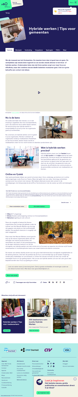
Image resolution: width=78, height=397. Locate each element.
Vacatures (5, 380)
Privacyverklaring (7, 385)
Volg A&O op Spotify (53, 366)
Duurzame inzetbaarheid (21, 369)
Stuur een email (12, 275)
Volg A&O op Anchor (48, 366)
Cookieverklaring (6, 382)
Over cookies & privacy (6, 395)
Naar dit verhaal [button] (60, 330)
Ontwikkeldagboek (37, 368)
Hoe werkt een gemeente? (36, 372)
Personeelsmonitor (37, 364)
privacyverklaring (36, 195)
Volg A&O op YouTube (53, 363)
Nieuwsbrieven (6, 378)
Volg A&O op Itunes (51, 366)
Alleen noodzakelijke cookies (17, 206)
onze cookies (15, 112)
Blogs (3, 375)
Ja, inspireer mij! (43, 393)
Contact (4, 368)
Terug (7, 13)
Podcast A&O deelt (37, 375)
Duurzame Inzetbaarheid (51, 373)
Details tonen (65, 202)
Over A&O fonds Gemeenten (6, 364)
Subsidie (4, 387)
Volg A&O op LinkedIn (48, 363)
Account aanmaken (68, 366)
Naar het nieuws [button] (34, 330)
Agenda (4, 370)
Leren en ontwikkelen (23, 373)
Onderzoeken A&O (7, 373)
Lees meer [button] (7, 330)
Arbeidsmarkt (21, 364)
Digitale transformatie (23, 366)
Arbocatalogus (36, 366)
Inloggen (65, 364)
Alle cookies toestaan (39, 206)
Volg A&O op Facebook (51, 363)
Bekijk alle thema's (22, 379)
